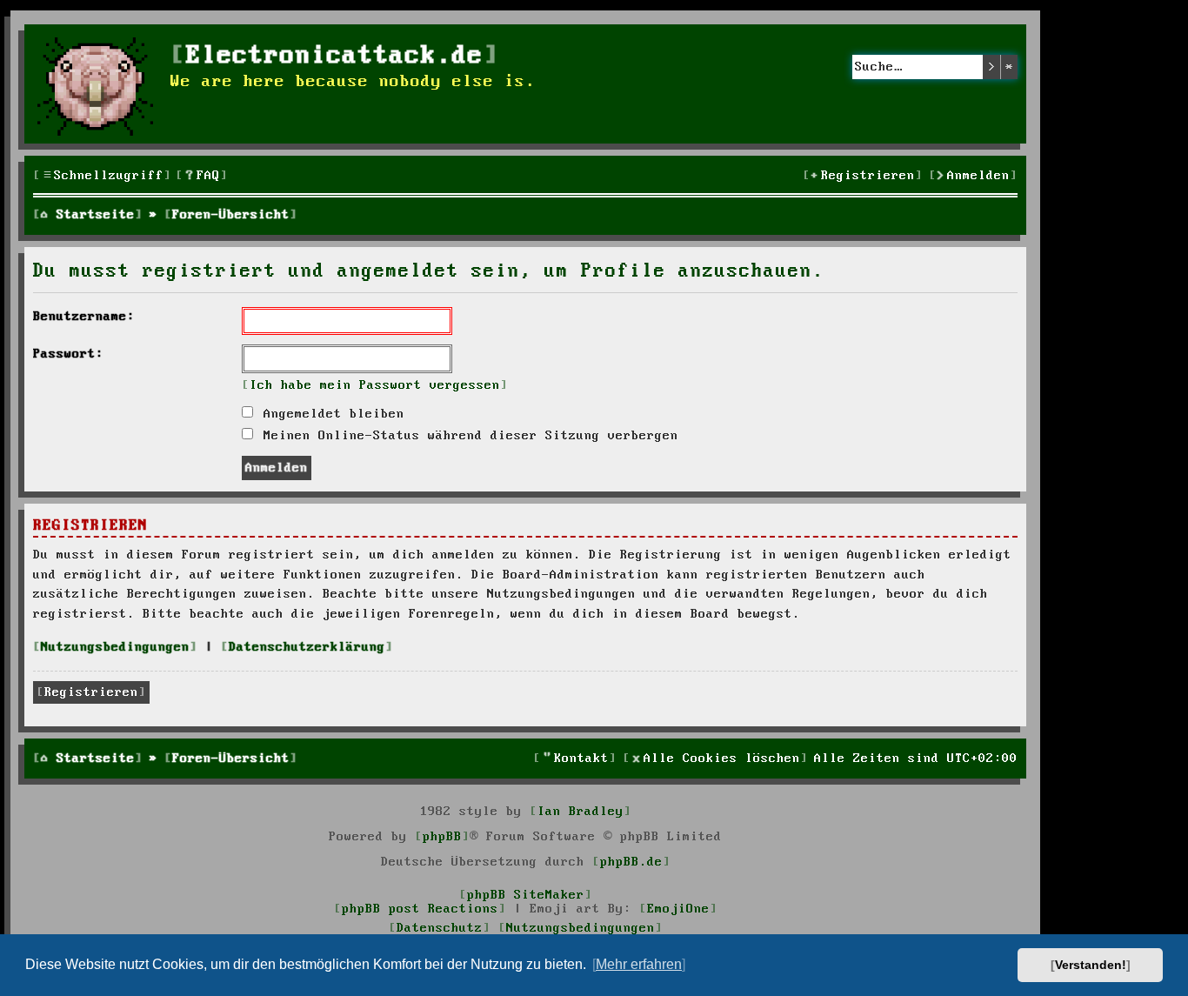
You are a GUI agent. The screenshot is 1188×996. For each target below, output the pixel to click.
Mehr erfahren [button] (639, 964)
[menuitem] (202, 176)
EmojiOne (678, 909)
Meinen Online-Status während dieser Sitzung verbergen (467, 436)
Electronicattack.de (335, 56)
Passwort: (68, 354)
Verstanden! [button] (1090, 965)
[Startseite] (99, 84)
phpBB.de (631, 862)
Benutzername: (84, 317)
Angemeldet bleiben (330, 414)
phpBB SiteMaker (525, 895)
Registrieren (91, 692)
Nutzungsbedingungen (115, 647)
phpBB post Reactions (420, 909)
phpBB (442, 837)
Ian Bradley (580, 812)
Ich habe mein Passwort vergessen (375, 385)
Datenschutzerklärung (307, 647)
